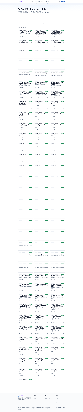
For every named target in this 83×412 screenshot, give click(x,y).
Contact (57, 399)
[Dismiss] (82, 3)
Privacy (57, 402)
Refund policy (58, 403)
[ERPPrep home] (21, 1)
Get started (63, 1)
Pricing (46, 1)
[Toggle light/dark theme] (57, 1)
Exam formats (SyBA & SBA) (49, 398)
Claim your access (50, 3)
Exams (32, 1)
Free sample (35, 399)
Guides (36, 1)
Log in (59, 1)
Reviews (42, 1)
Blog (39, 1)
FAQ (48, 1)
